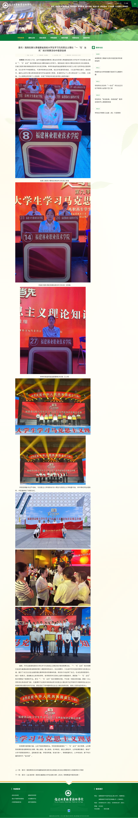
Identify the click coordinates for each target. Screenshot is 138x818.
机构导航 (66, 6)
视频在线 (75, 38)
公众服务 (118, 6)
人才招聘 (111, 6)
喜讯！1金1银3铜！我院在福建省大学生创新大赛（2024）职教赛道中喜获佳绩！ (51, 775)
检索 (127, 3)
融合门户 (110, 3)
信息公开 (96, 6)
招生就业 (103, 6)
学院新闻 (20, 38)
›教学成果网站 (32, 802)
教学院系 (73, 6)
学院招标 (53, 38)
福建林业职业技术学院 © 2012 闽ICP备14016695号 (61, 816)
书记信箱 (97, 809)
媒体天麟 (64, 38)
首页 (52, 6)
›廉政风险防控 (32, 795)
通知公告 (31, 38)
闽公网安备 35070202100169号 (81, 816)
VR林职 (125, 6)
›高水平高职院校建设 (18, 799)
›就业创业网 (15, 795)
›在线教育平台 (32, 799)
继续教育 (81, 6)
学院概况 (58, 6)
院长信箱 (106, 809)
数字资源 (88, 6)
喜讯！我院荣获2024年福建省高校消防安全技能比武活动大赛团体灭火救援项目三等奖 (53, 770)
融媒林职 (86, 38)
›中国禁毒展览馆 (16, 802)
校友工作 (119, 3)
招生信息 (42, 38)
